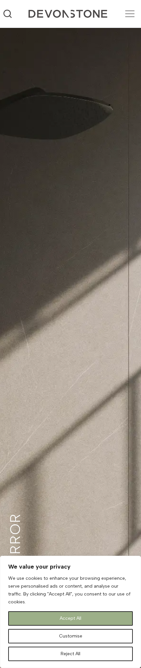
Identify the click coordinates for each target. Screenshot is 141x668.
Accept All (70, 618)
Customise (70, 636)
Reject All (70, 654)
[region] (70, 612)
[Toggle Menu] (129, 13)
